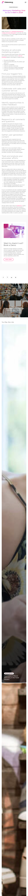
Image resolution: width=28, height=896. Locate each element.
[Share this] (3, 277)
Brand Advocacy (13, 7)
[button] (25, 2)
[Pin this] (15, 277)
